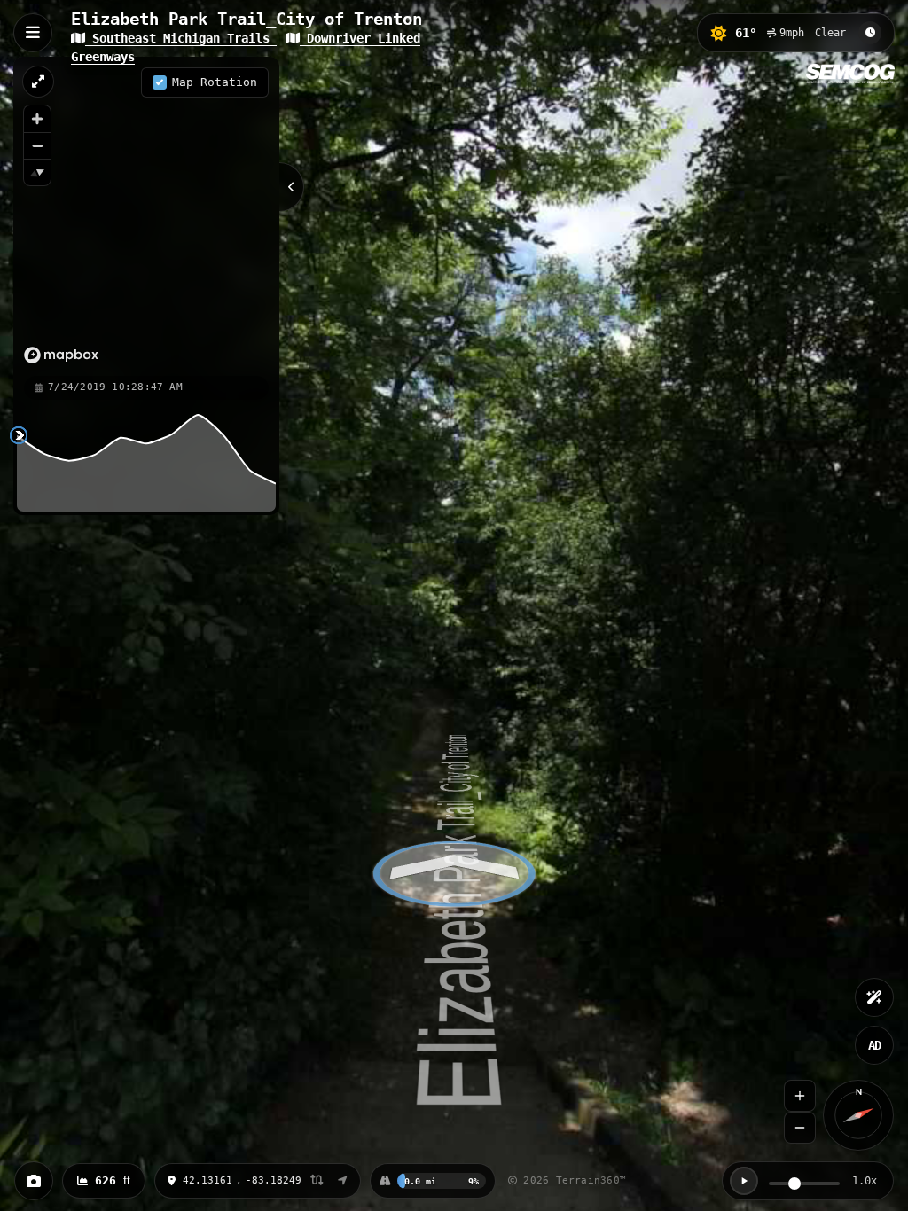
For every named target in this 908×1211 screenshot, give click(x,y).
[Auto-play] (744, 1181)
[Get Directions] (342, 1181)
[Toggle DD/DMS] (317, 1181)
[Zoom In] (800, 1096)
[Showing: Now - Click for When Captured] (869, 32)
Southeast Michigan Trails (181, 38)
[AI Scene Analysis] (874, 997)
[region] (146, 215)
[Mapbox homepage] (61, 355)
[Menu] (32, 32)
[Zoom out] (37, 145)
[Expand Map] (38, 82)
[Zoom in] (37, 118)
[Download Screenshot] (33, 1180)
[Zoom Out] (800, 1128)
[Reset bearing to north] (37, 172)
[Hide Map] (291, 187)
